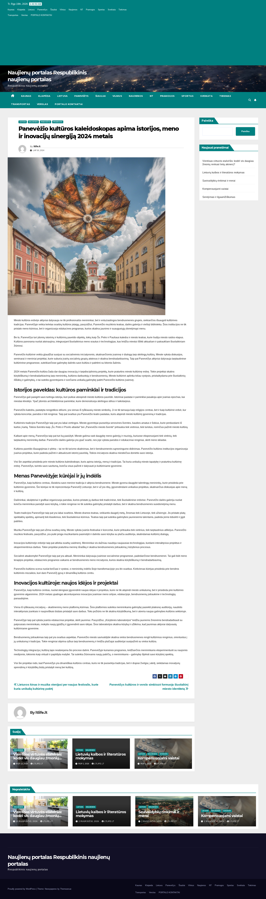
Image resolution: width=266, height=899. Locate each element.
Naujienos (73, 9)
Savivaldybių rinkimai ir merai (219, 180)
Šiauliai (53, 9)
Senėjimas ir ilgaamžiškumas (218, 197)
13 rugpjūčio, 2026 (27, 821)
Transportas (13, 15)
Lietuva (31, 9)
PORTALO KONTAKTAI (41, 15)
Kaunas (11, 9)
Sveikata (112, 9)
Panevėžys (42, 9)
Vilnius (63, 9)
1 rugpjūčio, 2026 (151, 821)
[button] (249, 100)
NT (81, 9)
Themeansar (65, 889)
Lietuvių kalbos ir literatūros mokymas (100, 756)
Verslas (24, 15)
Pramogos (90, 9)
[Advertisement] (133, 41)
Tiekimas (123, 9)
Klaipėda (21, 9)
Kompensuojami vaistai (158, 758)
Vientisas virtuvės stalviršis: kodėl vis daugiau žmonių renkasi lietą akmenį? (37, 758)
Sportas (101, 9)
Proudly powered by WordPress (22, 889)
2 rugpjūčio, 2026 (89, 821)
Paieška (207, 120)
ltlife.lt (37, 146)
